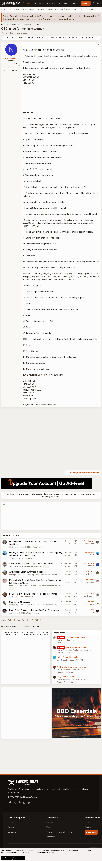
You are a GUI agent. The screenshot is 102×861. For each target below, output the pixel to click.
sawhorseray (89, 596)
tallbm (11, 566)
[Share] (95, 44)
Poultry (29, 558)
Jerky (82, 9)
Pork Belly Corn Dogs (75, 637)
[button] (43, 3)
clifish (11, 558)
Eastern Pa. (15, 71)
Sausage (41, 9)
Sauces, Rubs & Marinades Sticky (43, 586)
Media (50, 3)
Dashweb (90, 566)
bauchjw (12, 575)
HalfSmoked (89, 574)
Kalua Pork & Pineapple (67, 657)
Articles (38, 3)
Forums (27, 3)
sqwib (11, 613)
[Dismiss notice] (98, 16)
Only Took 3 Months (66, 676)
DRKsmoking (14, 547)
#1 (98, 45)
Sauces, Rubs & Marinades (42, 605)
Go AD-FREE (91, 832)
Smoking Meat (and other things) (59, 832)
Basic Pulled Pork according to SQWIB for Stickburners (34, 610)
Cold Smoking (71, 9)
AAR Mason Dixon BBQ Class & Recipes (27, 572)
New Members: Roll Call (10, 9)
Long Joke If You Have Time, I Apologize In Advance (33, 594)
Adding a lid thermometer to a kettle (73, 667)
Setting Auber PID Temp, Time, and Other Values (31, 563)
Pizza (35, 547)
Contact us (12, 832)
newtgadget (8, 33)
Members (63, 3)
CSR (11, 597)
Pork (59, 643)
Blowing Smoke (28, 9)
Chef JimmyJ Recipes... (19, 602)
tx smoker (13, 586)
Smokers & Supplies (55, 9)
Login (87, 822)
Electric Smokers (34, 566)
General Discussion (65, 653)
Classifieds (50, 837)
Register (88, 827)
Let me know (36, 19)
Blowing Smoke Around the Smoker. (42, 575)
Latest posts (59, 632)
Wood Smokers (32, 613)
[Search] (98, 3)
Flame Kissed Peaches (76, 647)
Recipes (91, 9)
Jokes (27, 597)
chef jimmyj (13, 605)
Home (10, 822)
